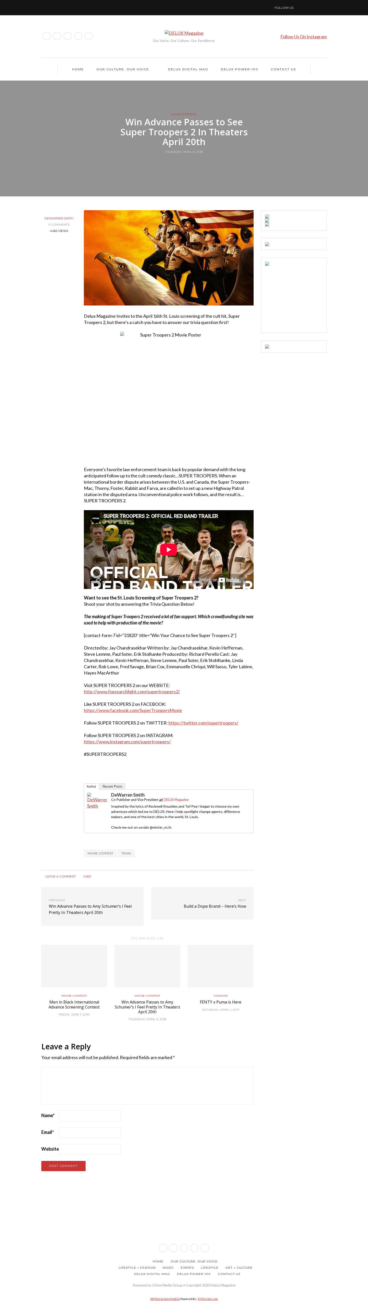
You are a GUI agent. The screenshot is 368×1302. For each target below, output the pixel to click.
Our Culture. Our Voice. (123, 69)
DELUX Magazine (176, 800)
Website (50, 1149)
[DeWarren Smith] (97, 800)
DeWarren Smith (59, 218)
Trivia (126, 853)
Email (47, 1132)
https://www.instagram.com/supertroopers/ (127, 741)
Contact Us (283, 69)
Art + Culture (239, 1267)
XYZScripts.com (208, 1298)
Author (91, 786)
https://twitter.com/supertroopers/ (203, 723)
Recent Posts (112, 786)
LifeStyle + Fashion (137, 1267)
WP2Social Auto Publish (165, 1298)
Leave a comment (60, 876)
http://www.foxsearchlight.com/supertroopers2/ (132, 691)
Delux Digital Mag (188, 69)
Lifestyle (210, 1267)
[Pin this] (193, 163)
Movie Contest (184, 114)
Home (78, 69)
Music (168, 1267)
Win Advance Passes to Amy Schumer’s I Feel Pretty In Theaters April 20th (147, 1006)
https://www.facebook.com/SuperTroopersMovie (133, 710)
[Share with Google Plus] (187, 163)
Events (187, 1267)
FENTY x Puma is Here (220, 1002)
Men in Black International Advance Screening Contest (74, 1004)
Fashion (221, 995)
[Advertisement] (302, 297)
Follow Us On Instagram (303, 36)
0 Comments (59, 224)
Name (48, 1115)
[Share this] (174, 163)
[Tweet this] (181, 163)
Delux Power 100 (239, 69)
